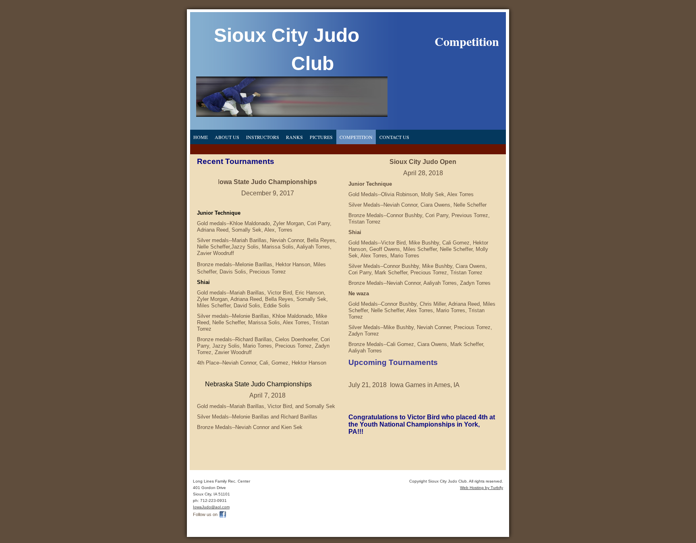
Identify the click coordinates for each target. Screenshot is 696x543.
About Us (227, 137)
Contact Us (394, 137)
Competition (356, 137)
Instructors (262, 137)
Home (200, 137)
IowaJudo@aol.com (211, 507)
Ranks (294, 137)
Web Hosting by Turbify (481, 487)
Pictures (321, 137)
